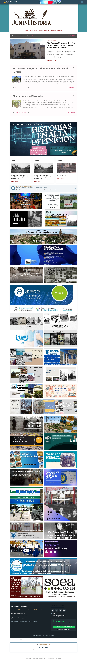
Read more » (71, 88)
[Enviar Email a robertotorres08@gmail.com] (52, 610)
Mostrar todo (70, 36)
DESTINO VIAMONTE (44, 30)
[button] (74, 68)
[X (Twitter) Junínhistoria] (60, 610)
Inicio (26, 30)
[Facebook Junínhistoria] (56, 610)
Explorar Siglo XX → (38, 181)
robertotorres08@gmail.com (59, 615)
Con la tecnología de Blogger (44, 655)
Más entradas (43, 119)
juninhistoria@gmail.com (58, 616)
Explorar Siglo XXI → (61, 178)
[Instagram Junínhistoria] (64, 610)
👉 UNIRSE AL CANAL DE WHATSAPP (64, 626)
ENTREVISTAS (33, 30)
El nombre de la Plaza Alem (28, 96)
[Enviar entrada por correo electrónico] (28, 88)
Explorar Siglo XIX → (15, 181)
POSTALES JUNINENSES (56, 30)
